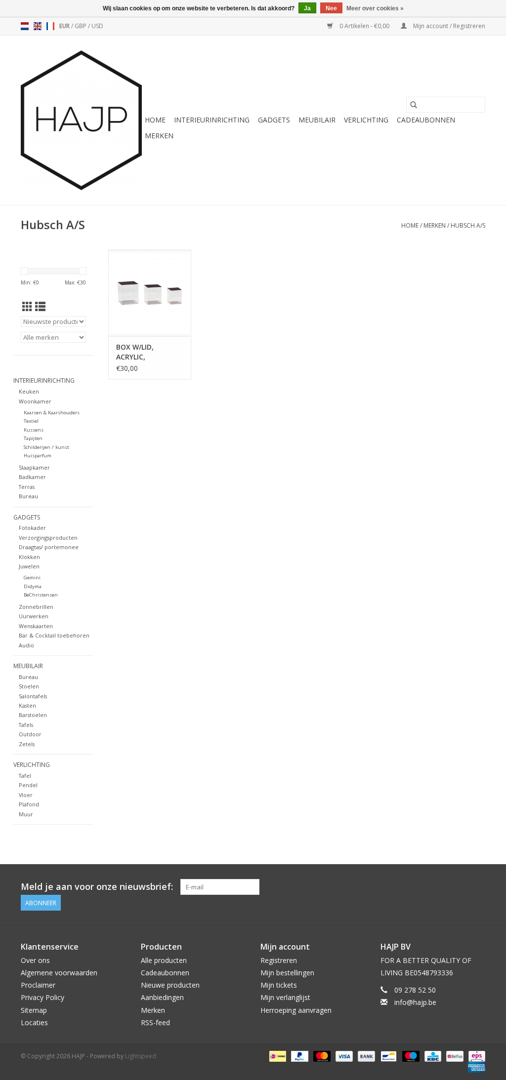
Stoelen (29, 686)
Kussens (33, 430)
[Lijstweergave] (40, 307)
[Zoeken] (413, 105)
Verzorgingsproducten (48, 537)
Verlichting (366, 119)
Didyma (33, 586)
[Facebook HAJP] (442, 887)
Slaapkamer (34, 467)
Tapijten (33, 438)
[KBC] (432, 1055)
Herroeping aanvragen (296, 1010)
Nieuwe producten (170, 985)
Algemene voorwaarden (59, 972)
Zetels (27, 744)
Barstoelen (33, 715)
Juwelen (29, 566)
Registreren (278, 960)
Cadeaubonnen (426, 119)
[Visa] (343, 1055)
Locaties (34, 1022)
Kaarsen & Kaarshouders (52, 412)
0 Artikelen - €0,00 (364, 26)
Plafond (29, 804)
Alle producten (164, 960)
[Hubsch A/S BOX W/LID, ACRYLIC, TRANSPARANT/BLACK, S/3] (149, 292)
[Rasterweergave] (27, 307)
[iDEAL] (277, 1055)
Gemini (32, 577)
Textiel (31, 421)
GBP (81, 26)
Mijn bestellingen (287, 972)
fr (50, 26)
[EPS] (475, 1055)
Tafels (26, 724)
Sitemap (34, 1010)
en (38, 26)
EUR (65, 26)
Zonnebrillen (36, 606)
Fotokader (32, 527)
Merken (159, 135)
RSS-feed (155, 1022)
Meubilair (317, 119)
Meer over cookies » (375, 8)
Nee (331, 8)
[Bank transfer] (365, 1055)
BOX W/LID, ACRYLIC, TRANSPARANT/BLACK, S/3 (149, 352)
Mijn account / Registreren (448, 26)
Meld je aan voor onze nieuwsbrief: (97, 886)
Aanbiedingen (162, 997)
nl (25, 26)
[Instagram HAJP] (477, 887)
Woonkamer (35, 401)
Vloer (26, 795)
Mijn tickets (278, 985)
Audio (26, 645)
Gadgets (274, 119)
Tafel (25, 775)
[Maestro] (410, 1055)
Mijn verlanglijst (285, 997)
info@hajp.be (415, 1002)
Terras (27, 486)
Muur (26, 814)
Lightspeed (140, 1056)
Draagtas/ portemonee (49, 547)
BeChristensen (41, 595)
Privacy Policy (42, 997)
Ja (307, 8)
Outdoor (30, 734)
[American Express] (474, 1066)
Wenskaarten (36, 626)
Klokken (29, 556)
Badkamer (32, 476)
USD (97, 26)
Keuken (29, 391)
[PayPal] (299, 1055)
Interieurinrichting (212, 119)
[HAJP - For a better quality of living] (81, 120)
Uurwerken (33, 616)
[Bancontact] (387, 1055)
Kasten (27, 705)
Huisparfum (37, 455)
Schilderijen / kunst (46, 447)
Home (155, 119)
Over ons (35, 960)
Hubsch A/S (468, 225)
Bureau (28, 496)
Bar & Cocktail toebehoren (54, 635)
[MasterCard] (321, 1055)
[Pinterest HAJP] (459, 887)
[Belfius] (453, 1055)
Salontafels (33, 696)
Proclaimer (38, 985)
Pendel (28, 785)
